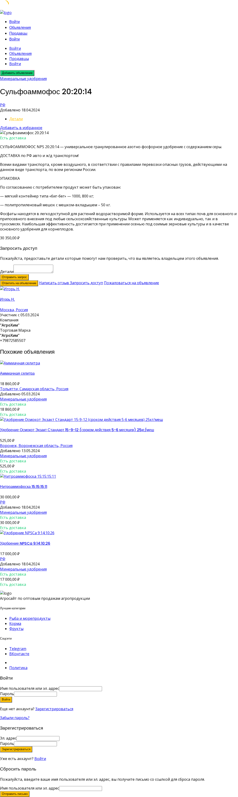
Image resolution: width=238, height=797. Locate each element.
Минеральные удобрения (23, 78)
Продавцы (18, 33)
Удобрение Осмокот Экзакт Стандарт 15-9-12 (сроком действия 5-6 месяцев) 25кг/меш (77, 430)
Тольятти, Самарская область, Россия (34, 388)
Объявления (20, 27)
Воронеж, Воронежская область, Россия (36, 445)
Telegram (17, 648)
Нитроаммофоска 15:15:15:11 (23, 486)
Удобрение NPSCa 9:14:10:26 (25, 543)
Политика (18, 667)
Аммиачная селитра (17, 373)
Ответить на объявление (19, 283)
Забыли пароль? (15, 717)
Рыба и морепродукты (29, 618)
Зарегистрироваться (54, 708)
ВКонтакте (19, 653)
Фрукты (16, 628)
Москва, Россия (14, 309)
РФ (2, 104)
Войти (40, 758)
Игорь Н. (7, 299)
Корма (15, 623)
